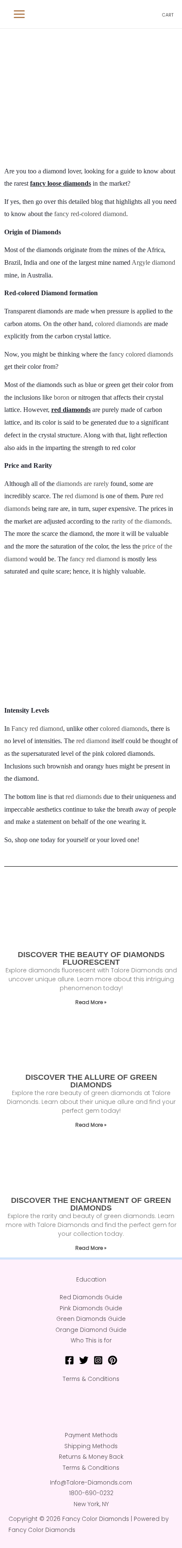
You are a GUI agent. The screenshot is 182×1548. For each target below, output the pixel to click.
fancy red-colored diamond (90, 213)
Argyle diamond (153, 262)
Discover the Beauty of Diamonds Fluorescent (91, 958)
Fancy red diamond (37, 728)
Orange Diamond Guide (91, 1330)
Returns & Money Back (91, 1457)
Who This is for (91, 1341)
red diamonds (84, 796)
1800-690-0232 (91, 1493)
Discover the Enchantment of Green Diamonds (91, 1204)
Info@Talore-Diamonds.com (91, 1483)
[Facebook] (69, 1360)
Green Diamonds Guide (91, 1319)
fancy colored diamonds (141, 354)
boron (61, 397)
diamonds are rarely (82, 483)
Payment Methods (91, 1435)
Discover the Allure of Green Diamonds (91, 1081)
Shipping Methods (91, 1446)
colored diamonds (118, 323)
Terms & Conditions (91, 1379)
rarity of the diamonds (141, 521)
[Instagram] (98, 1360)
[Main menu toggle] (19, 14)
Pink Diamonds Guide (91, 1308)
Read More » (91, 1002)
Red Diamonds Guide (91, 1297)
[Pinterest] (112, 1360)
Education (91, 1280)
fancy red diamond (95, 559)
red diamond (81, 496)
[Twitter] (83, 1360)
